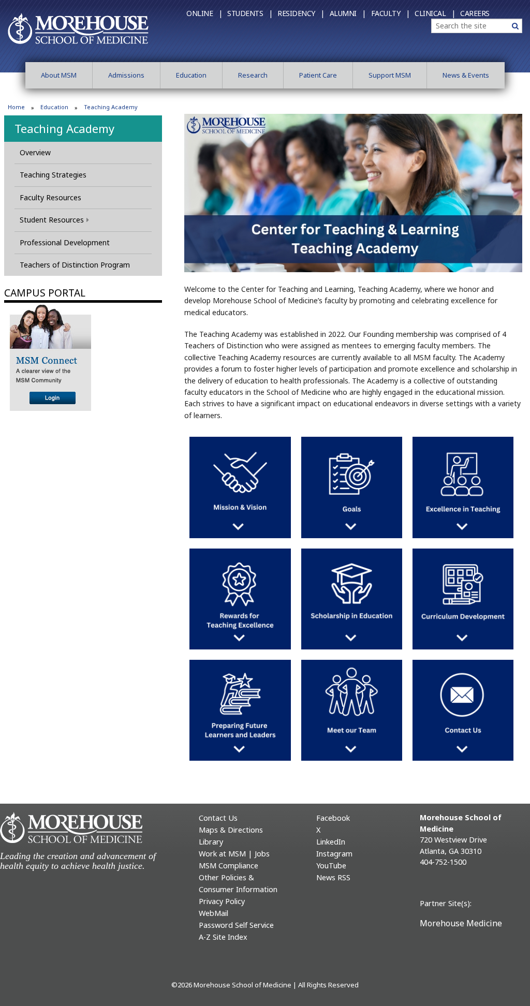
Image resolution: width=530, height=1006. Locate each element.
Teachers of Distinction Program (75, 265)
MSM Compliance (228, 865)
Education (191, 75)
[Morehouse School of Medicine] (78, 28)
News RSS (333, 877)
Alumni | (348, 13)
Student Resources (52, 220)
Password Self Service (236, 925)
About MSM (59, 75)
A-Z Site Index (223, 937)
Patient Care (318, 75)
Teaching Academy (64, 128)
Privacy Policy (222, 901)
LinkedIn (330, 842)
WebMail (213, 913)
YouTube (331, 865)
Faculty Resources (50, 197)
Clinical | (435, 13)
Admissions (126, 75)
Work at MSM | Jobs (234, 854)
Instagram (334, 854)
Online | (204, 13)
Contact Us (218, 818)
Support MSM (390, 75)
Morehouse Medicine (461, 923)
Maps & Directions (231, 830)
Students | (249, 13)
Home (16, 107)
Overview (35, 152)
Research (253, 75)
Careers (475, 13)
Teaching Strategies (53, 175)
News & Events (466, 75)
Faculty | (390, 13)
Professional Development (65, 242)
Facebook (333, 818)
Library (211, 842)
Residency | (301, 13)
